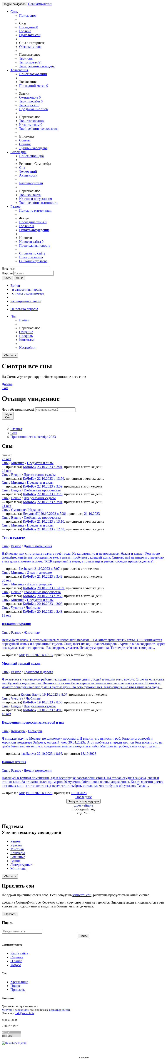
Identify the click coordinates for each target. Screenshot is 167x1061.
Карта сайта (19, 953)
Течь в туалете (13, 537)
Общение (26, 332)
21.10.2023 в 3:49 (49, 576)
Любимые (33, 607)
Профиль (26, 336)
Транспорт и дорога (38, 672)
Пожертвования (31, 257)
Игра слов (35, 510)
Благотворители (31, 183)
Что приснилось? (18, 409)
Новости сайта (31, 241)
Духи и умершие (39, 572)
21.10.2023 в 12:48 (50, 529)
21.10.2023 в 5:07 (47, 568)
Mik (22, 655)
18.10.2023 (88, 753)
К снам (30, 124)
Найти (83, 936)
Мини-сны (18, 868)
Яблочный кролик (16, 624)
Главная (16, 429)
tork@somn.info (24, 1013)
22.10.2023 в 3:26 (49, 494)
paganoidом (22, 1009)
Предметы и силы (40, 463)
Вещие (16, 474)
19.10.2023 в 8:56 (49, 702)
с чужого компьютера (27, 293)
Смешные (18, 510)
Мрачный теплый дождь (21, 663)
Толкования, (19, 70)
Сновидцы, (18, 152)
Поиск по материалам (35, 210)
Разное (15, 206)
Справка (16, 957)
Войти (7, 278)
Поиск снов (28, 15)
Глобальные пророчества (42, 490)
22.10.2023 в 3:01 (49, 502)
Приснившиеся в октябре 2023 (33, 437)
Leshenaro (26, 568)
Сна (22, 167)
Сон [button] (7, 386)
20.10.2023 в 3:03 (49, 604)
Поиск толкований (33, 74)
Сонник (25, 144)
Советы (24, 140)
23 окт (6, 459)
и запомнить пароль (26, 289)
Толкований (28, 171)
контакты (30, 195)
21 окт (6, 506)
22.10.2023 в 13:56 (50, 478)
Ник (5, 269)
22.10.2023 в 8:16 (49, 753)
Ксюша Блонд (31, 694)
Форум (15, 965)
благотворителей (59, 1009)
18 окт (6, 714)
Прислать (17, 989)
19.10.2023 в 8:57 (54, 694)
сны (26, 58)
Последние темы (33, 222)
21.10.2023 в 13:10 (50, 521)
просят (29, 105)
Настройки (27, 347)
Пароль (7, 273)
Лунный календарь (33, 148)
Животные (32, 632)
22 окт (6, 471)
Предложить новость (34, 245)
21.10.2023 (92, 513)
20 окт (6, 580)
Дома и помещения (38, 546)
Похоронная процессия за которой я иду (33, 722)
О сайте (16, 961)
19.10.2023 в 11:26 (39, 793)
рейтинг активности (38, 202)
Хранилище (19, 982)
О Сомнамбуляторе (33, 261)
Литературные (21, 865)
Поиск (15, 986)
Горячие (25, 31)
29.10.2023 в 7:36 (53, 513)
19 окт (6, 615)
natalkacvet (28, 753)
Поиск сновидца (31, 156)
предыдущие (83, 801)
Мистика (17, 463)
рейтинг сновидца (37, 66)
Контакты (26, 340)
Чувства (17, 607)
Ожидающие (30, 97)
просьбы (31, 101)
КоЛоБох (29, 467)
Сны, (14, 11)
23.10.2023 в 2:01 (49, 467)
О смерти (35, 731)
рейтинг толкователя (38, 128)
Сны (13, 433)
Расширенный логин (25, 301)
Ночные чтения (14, 762)
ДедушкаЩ (31, 513)
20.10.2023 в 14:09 (50, 588)
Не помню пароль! (24, 309)
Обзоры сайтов (30, 47)
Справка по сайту (32, 253)
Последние (28, 27)
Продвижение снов (33, 109)
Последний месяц (33, 85)
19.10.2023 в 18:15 (39, 655)
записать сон (81, 895)
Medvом (7, 1009)
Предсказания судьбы (40, 474)
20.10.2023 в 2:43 (49, 611)
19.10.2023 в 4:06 (49, 710)
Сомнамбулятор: (40, 4)
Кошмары (18, 731)
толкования (31, 121)
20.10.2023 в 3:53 (49, 596)
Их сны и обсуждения (35, 199)
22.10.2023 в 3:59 (49, 486)
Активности (28, 175)
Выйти (24, 320)
